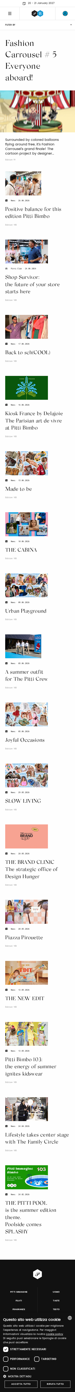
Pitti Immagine (19, 1292)
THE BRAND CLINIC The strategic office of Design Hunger (31, 870)
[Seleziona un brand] (37, 13)
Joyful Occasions (25, 740)
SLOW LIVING (23, 801)
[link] (65, 13)
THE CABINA (21, 550)
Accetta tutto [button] (21, 1384)
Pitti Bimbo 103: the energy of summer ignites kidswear (30, 1067)
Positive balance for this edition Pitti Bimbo (33, 213)
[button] (37, 1376)
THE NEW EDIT (24, 999)
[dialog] (37, 1352)
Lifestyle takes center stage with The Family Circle (37, 1139)
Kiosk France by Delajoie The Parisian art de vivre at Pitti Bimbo (34, 421)
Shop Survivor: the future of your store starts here (32, 285)
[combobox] (70, 1318)
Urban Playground (25, 611)
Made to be (18, 489)
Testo (56, 1309)
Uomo (56, 1292)
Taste (56, 1300)
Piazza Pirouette (24, 938)
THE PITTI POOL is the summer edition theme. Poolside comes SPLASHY (30, 1218)
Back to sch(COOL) (27, 353)
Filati (19, 1300)
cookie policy (54, 1334)
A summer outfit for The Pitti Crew (26, 676)
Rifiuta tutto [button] (55, 1384)
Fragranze (18, 1309)
